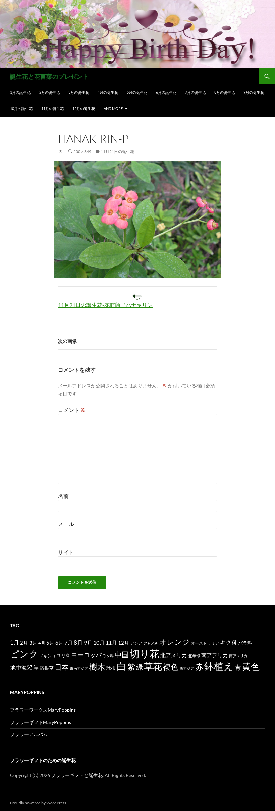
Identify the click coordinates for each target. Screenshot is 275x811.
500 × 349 (82, 151)
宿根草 (47, 668)
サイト (66, 552)
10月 (99, 642)
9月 (88, 642)
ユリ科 (63, 655)
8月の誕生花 (224, 92)
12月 (123, 643)
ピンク (24, 653)
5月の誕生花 (137, 92)
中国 (122, 654)
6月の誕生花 (166, 92)
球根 (111, 668)
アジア (136, 643)
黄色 (251, 666)
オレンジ (174, 642)
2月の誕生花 (49, 92)
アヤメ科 (150, 643)
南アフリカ (214, 655)
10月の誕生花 (21, 108)
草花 (153, 666)
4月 (41, 643)
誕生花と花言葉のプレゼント (49, 76)
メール (66, 524)
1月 (14, 642)
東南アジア (79, 668)
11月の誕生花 (52, 108)
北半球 (194, 655)
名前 (63, 496)
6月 (59, 643)
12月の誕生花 (83, 108)
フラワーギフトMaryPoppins (40, 722)
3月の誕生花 (78, 92)
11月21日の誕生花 (117, 151)
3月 (33, 643)
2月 (24, 643)
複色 (170, 666)
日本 (62, 667)
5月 (50, 643)
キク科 (228, 642)
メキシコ (47, 655)
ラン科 (108, 655)
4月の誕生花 (108, 92)
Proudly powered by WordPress (38, 802)
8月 (78, 642)
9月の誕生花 (253, 92)
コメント (72, 410)
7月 (68, 642)
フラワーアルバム (29, 734)
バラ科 (245, 643)
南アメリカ (238, 655)
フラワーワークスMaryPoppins (43, 710)
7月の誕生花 (195, 92)
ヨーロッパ (86, 655)
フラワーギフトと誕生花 (77, 775)
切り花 (144, 653)
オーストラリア (205, 643)
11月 (111, 642)
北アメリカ (173, 655)
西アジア (186, 668)
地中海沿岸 (24, 667)
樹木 (97, 666)
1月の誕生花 (20, 92)
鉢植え (219, 666)
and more (113, 108)
